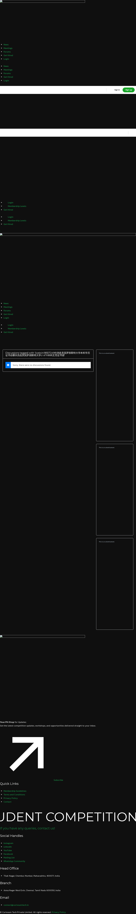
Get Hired (8, 55)
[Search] (102, 90)
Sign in (117, 89)
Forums (7, 51)
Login (6, 58)
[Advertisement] (115, 398)
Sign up (128, 89)
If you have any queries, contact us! (27, 828)
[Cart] (110, 90)
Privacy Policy (59, 912)
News (6, 44)
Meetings (8, 48)
